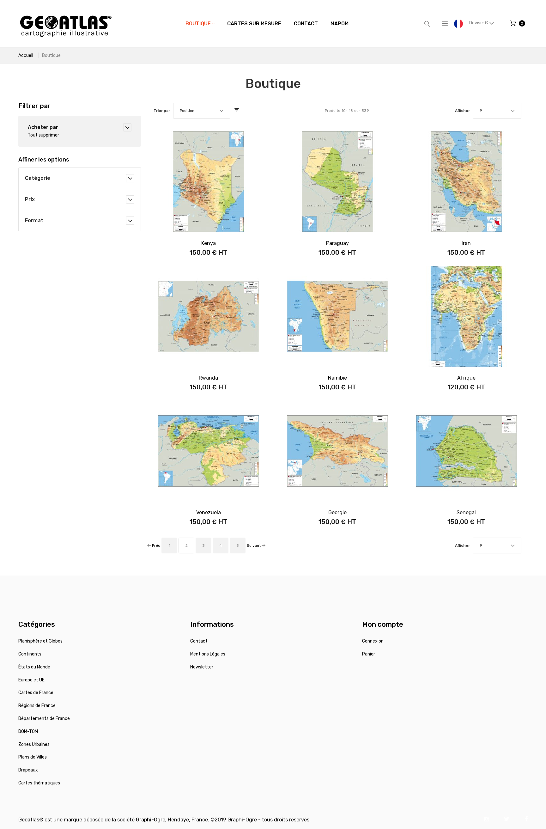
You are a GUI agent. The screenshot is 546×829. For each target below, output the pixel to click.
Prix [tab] (30, 199)
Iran (466, 243)
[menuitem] (200, 23)
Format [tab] (34, 220)
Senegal (466, 512)
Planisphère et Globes (40, 641)
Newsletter (201, 667)
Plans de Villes (32, 757)
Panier (368, 654)
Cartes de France (35, 692)
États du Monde (34, 667)
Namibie (337, 378)
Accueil (25, 55)
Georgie (337, 512)
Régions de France (37, 705)
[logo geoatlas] (65, 23)
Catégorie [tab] (37, 178)
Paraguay (337, 243)
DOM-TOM (28, 731)
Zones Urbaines (34, 744)
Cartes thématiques (39, 783)
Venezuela (208, 512)
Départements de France (44, 718)
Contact (199, 641)
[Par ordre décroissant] (236, 110)
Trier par (162, 110)
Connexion (373, 641)
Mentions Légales (207, 654)
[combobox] (201, 111)
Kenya (208, 243)
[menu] (267, 23)
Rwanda (208, 378)
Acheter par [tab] (43, 127)
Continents (29, 654)
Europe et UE (31, 680)
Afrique (466, 378)
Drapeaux (28, 770)
